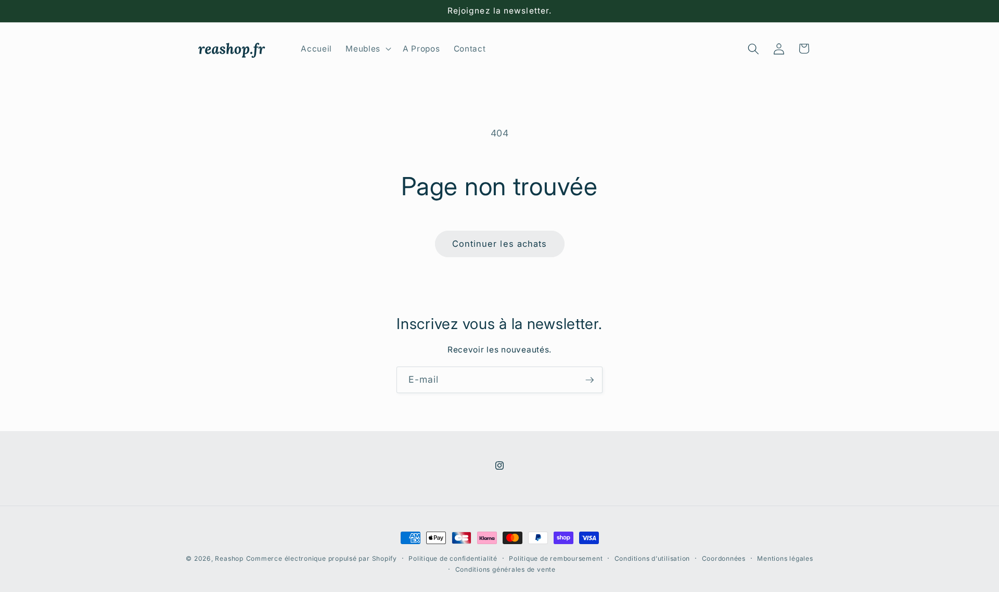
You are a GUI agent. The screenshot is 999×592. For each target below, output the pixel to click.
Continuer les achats (499, 243)
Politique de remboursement (556, 558)
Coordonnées (724, 558)
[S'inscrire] (589, 380)
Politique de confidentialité (452, 558)
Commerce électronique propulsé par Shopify (321, 558)
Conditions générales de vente (505, 569)
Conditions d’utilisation (652, 558)
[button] (367, 49)
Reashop (229, 558)
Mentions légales (785, 558)
